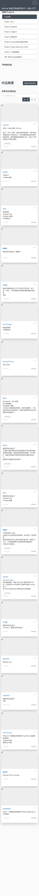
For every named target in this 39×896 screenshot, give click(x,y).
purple (5, 172)
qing (4, 208)
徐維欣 (5, 530)
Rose (5, 398)
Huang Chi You (8, 361)
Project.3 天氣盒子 (10, 32)
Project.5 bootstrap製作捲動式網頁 (16, 42)
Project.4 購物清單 (10, 37)
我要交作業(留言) (30, 83)
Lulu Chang (7, 324)
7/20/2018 (6, 258)
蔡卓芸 (5, 772)
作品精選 (7, 17)
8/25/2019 (6, 746)
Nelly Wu (6, 659)
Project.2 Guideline (10, 27)
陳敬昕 (5, 248)
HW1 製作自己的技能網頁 (13, 57)
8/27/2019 (6, 181)
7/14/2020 (6, 504)
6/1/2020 (5, 222)
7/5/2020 (5, 779)
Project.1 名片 (9, 22)
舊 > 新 (33, 99)
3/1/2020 (5, 631)
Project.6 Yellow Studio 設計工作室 (16, 47)
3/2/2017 (5, 420)
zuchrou (6, 125)
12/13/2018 (6, 818)
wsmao (5, 577)
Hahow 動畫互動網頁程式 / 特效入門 (19, 8)
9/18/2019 (6, 369)
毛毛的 (5, 285)
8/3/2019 (5, 596)
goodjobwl (7, 808)
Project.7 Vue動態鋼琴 (12, 52)
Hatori (5, 445)
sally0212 (6, 695)
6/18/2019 (6, 666)
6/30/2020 (6, 467)
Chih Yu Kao (7, 733)
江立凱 (5, 622)
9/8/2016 (5, 146)
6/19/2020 (6, 334)
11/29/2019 (6, 299)
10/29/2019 (6, 705)
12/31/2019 (6, 551)
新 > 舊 (26, 99)
